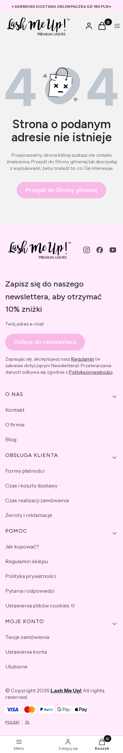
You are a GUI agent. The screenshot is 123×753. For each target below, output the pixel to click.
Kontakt (15, 409)
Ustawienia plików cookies (37, 605)
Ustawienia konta (26, 651)
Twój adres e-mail (24, 324)
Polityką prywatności (91, 372)
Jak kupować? (22, 546)
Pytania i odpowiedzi (29, 590)
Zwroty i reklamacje (28, 515)
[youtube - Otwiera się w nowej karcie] (113, 250)
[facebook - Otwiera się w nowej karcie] (100, 250)
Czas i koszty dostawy (31, 485)
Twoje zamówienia (27, 637)
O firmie (15, 424)
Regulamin (82, 359)
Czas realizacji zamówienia (37, 500)
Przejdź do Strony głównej (61, 190)
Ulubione (16, 666)
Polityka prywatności (30, 576)
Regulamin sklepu (26, 561)
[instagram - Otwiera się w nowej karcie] (87, 250)
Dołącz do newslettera (45, 342)
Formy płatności (25, 470)
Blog (10, 439)
